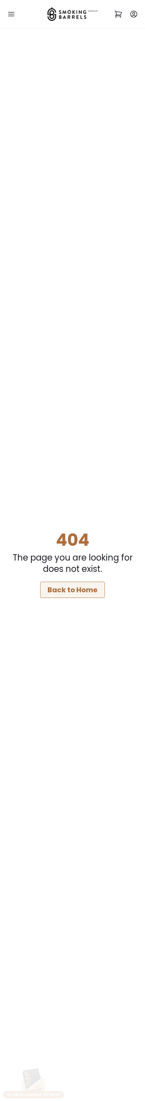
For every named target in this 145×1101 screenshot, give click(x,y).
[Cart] (118, 14)
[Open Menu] (11, 14)
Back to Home (72, 590)
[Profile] (134, 14)
